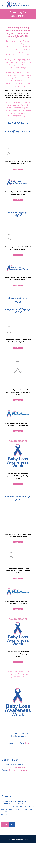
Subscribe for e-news (18, 770)
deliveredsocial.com (22, 839)
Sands (25, 733)
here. (27, 743)
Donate (5, 824)
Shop (12, 824)
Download (18, 169)
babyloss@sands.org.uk (16, 767)
